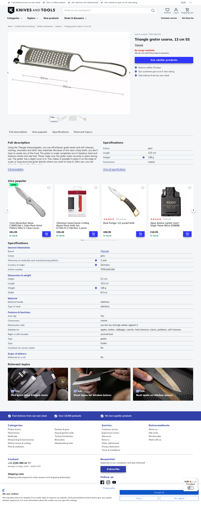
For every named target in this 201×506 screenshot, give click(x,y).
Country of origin (16, 265)
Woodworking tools (64, 443)
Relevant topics (83, 131)
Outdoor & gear (62, 429)
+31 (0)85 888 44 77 (19, 462)
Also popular (39, 131)
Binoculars (60, 439)
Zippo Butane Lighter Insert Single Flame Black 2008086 (165, 224)
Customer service (110, 429)
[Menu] (196, 480)
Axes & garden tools (64, 433)
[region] (69, 77)
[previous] (13, 210)
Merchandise (155, 436)
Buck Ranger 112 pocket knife (119, 223)
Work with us (155, 439)
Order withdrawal (110, 443)
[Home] (31, 9)
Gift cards (153, 433)
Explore (31, 18)
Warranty (106, 436)
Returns (105, 439)
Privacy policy (109, 488)
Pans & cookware (16, 446)
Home (10, 26)
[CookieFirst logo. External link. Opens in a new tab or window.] (3, 490)
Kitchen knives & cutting (24, 26)
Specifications (60, 131)
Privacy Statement (111, 446)
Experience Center (110, 433)
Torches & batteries (64, 436)
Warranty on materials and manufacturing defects (33, 260)
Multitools (12, 436)
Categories (13, 18)
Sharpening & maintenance (21, 439)
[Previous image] (8, 73)
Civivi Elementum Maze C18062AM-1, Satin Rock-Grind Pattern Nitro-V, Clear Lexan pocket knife (25, 225)
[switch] (190, 488)
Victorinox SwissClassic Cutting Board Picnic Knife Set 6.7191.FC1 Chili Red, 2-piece (72, 225)
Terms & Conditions (111, 450)
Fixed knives (13, 433)
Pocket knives (14, 429)
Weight (106, 157)
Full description (18, 131)
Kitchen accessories (45, 26)
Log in (176, 12)
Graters (58, 26)
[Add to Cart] (46, 234)
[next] (188, 210)
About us (153, 429)
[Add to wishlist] (48, 187)
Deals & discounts (74, 18)
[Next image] (130, 73)
